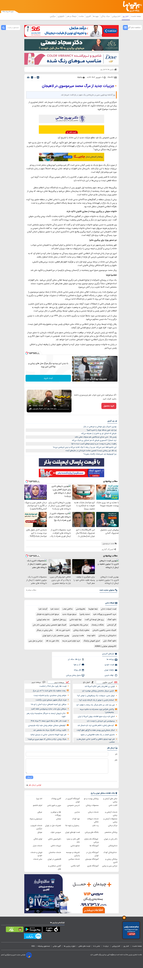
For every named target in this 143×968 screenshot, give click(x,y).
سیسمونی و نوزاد (36, 818)
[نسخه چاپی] (28, 77)
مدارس (77, 812)
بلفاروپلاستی (80, 609)
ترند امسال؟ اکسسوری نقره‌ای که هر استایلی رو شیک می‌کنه (94, 440)
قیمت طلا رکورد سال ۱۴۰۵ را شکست (52, 686)
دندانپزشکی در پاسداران (107, 635)
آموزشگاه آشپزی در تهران (72, 800)
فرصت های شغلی (84, 946)
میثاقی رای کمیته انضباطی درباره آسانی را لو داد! (48, 704)
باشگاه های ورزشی (92, 832)
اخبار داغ (86, 682)
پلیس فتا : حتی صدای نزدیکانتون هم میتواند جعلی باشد (95, 437)
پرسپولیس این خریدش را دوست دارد (101, 721)
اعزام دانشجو (37, 805)
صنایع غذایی (75, 845)
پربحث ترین (36, 682)
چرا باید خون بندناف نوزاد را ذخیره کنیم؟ (101, 430)
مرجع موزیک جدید (69, 614)
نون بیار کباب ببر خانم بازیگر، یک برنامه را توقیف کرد (95, 704)
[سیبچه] (51, 930)
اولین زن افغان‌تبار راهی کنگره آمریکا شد (100, 686)
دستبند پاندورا (85, 614)
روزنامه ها (110, 659)
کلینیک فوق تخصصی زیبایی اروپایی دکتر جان (49, 624)
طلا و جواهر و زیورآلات (56, 814)
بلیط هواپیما (93, 609)
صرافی (39, 812)
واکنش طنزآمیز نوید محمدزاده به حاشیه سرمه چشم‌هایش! (97, 711)
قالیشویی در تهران (54, 859)
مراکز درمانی (112, 825)
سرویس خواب (55, 832)
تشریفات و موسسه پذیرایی (73, 854)
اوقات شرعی (109, 675)
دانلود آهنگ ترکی (109, 640)
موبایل (39, 832)
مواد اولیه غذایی (75, 619)
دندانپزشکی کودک (110, 852)
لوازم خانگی (38, 839)
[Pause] (75, 379)
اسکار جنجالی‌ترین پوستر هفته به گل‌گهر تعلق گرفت (96, 730)
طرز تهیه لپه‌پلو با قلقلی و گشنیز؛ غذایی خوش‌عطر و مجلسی (96, 741)
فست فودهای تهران (72, 832)
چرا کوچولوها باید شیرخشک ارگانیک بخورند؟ (100, 454)
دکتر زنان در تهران (110, 839)
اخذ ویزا (39, 798)
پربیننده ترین (59, 682)
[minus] (32, 77)
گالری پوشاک (56, 798)
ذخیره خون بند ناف (63, 630)
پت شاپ (95, 825)
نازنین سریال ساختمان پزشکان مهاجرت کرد (98, 690)
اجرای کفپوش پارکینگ (91, 640)
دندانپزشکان (112, 845)
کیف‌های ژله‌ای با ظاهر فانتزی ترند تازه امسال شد (96, 725)
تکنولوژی (61, 16)
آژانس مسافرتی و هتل (54, 867)
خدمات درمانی (93, 812)
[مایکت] (32, 936)
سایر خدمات (37, 859)
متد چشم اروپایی (43, 619)
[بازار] (14, 930)
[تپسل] (26, 353)
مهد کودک (76, 818)
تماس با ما (96, 946)
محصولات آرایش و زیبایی (110, 820)
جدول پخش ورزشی (73, 675)
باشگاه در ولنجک (97, 624)
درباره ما (106, 946)
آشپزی (88, 16)
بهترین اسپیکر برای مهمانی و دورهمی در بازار (99, 426)
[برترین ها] (133, 6)
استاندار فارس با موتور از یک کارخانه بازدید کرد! (96, 700)
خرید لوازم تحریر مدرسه (71, 640)
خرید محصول (109, 406)
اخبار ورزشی (116, 16)
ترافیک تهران (109, 670)
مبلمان (58, 818)
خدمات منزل (37, 845)
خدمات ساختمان (55, 852)
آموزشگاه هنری (93, 865)
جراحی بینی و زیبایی (109, 865)
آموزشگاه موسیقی (92, 859)
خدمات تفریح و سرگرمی (36, 827)
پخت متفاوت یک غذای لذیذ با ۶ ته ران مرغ (49, 690)
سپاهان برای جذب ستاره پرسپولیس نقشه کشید (48, 708)
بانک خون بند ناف (52, 640)
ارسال (29, 777)
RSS (33, 946)
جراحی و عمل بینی (35, 640)
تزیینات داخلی (56, 845)
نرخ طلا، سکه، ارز (74, 659)
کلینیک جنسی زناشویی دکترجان (104, 630)
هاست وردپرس (78, 635)
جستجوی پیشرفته (44, 946)
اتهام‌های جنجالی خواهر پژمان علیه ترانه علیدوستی (46, 725)
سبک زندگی (105, 16)
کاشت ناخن (113, 805)
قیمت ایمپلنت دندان (108, 609)
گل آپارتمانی (111, 624)
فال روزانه (77, 670)
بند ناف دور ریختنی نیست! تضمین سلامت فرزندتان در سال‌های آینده (91, 450)
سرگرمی (53, 16)
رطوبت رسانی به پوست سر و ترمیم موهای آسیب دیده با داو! (93, 443)
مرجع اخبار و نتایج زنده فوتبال (48, 614)
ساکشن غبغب (67, 609)
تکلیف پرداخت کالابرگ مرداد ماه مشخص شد (49, 730)
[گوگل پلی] (33, 930)
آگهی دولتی (57, 946)
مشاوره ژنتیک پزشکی (81, 630)
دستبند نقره (55, 609)
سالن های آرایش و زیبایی (110, 800)
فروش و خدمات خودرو (36, 854)
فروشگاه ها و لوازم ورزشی (91, 840)
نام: (116, 754)
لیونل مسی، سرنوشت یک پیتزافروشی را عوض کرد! (96, 695)
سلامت (81, 16)
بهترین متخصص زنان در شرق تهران (55, 635)
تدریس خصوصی (73, 805)
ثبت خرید (48, 378)
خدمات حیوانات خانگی (93, 820)
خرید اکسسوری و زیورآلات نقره (104, 614)
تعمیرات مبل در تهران (53, 825)
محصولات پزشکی (92, 805)
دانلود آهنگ (111, 619)
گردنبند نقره (43, 609)
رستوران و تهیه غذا (72, 825)
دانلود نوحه (91, 635)
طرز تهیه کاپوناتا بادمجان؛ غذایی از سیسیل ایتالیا (48, 734)
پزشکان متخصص (110, 832)
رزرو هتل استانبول (59, 619)
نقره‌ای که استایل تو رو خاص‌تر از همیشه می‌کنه (98, 433)
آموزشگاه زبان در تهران (92, 854)
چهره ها (96, 16)
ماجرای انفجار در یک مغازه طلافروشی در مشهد (97, 734)
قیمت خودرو (109, 664)
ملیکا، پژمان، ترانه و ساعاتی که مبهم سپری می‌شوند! (47, 739)
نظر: (115, 760)
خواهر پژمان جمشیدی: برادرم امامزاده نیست (50, 695)
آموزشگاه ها (94, 845)
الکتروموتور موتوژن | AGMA (105, 646)
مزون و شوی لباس (54, 805)
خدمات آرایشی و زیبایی (111, 814)
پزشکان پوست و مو (91, 798)
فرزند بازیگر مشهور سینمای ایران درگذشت (51, 700)
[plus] (38, 77)
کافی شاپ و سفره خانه (73, 840)
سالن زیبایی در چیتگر (45, 630)
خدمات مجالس (74, 859)
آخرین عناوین (108, 682)
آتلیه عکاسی (75, 865)
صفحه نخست (136, 16)
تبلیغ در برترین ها (69, 946)
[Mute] (78, 379)
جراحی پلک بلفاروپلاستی (79, 624)
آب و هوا (77, 664)
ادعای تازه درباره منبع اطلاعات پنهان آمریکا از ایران (96, 716)
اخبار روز (126, 16)
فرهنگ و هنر (72, 16)
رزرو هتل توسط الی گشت (94, 619)
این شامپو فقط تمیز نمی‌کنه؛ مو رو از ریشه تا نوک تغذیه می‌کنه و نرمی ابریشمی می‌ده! (84, 447)
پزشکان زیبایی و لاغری (111, 861)
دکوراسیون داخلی (54, 839)
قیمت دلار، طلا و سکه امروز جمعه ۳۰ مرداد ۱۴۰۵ (48, 721)
